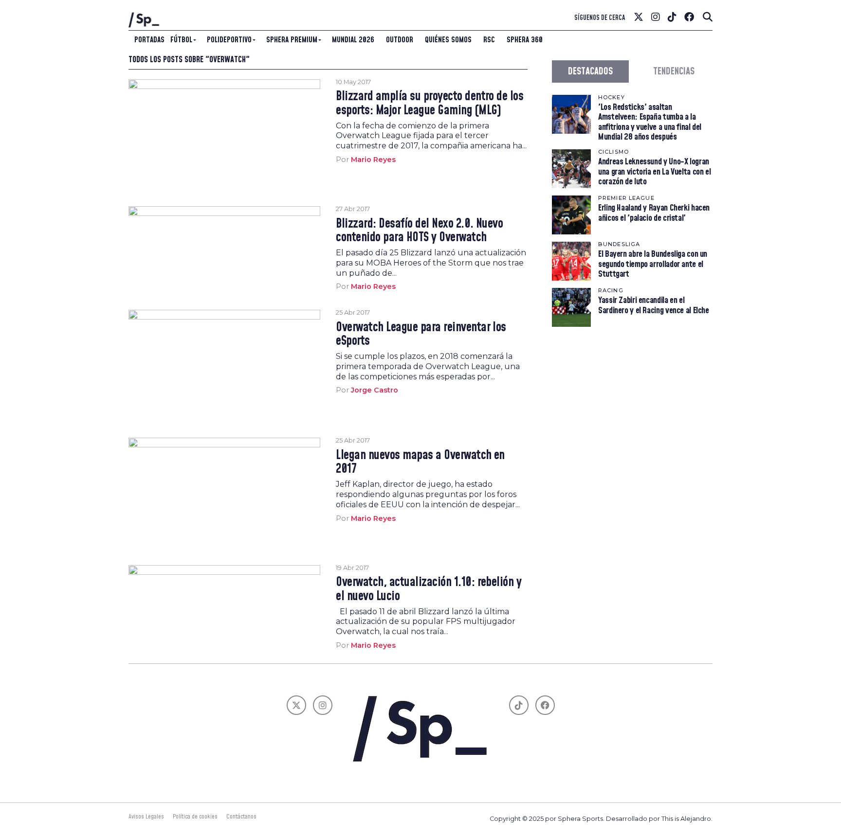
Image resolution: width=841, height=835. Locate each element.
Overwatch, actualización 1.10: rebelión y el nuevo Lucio (428, 589)
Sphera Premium (291, 40)
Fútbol (181, 40)
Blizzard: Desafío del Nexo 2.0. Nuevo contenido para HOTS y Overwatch (419, 231)
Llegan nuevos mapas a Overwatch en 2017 (420, 462)
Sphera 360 (525, 40)
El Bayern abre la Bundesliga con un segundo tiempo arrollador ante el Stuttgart (652, 264)
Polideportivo (229, 40)
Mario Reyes (373, 159)
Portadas (149, 40)
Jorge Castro (374, 390)
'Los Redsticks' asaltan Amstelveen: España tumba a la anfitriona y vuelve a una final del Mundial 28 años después (649, 122)
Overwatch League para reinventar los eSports (421, 334)
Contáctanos (241, 816)
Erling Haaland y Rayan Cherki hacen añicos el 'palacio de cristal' (654, 213)
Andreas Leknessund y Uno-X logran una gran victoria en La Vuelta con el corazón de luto (654, 171)
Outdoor (399, 40)
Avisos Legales (146, 816)
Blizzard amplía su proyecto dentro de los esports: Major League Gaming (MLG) (429, 103)
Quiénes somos (448, 40)
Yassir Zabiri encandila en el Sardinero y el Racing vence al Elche (653, 305)
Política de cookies (195, 816)
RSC (489, 40)
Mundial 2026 (353, 40)
